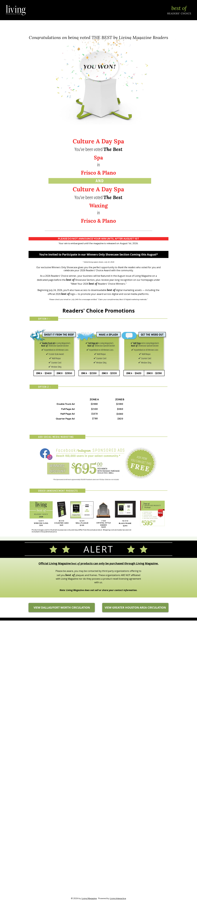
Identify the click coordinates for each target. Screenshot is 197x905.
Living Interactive (118, 898)
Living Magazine (89, 898)
